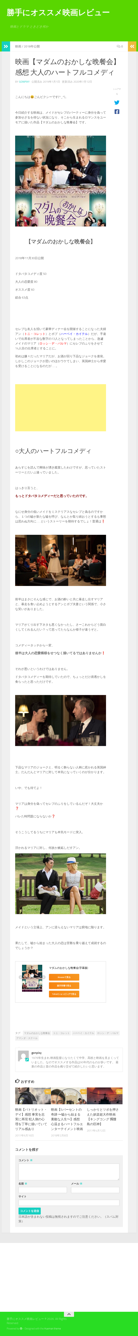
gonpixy (24, 81)
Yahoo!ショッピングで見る (64, 994)
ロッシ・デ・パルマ (107, 1033)
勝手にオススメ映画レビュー (58, 12)
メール (76, 1183)
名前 (23, 1183)
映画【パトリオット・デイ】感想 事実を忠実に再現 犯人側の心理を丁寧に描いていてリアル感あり (31, 1119)
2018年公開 (32, 46)
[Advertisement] (60, 407)
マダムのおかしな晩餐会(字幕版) (68, 967)
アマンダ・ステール (27, 1038)
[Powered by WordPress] (21, 1328)
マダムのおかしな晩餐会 (37, 1033)
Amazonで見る (64, 977)
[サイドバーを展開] (6, 46)
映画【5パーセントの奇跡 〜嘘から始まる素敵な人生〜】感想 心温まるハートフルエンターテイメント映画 (67, 1119)
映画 (18, 46)
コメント (26, 1160)
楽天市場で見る (64, 985)
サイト (23, 1196)
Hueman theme (52, 1328)
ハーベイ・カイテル (83, 1033)
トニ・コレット (61, 1033)
